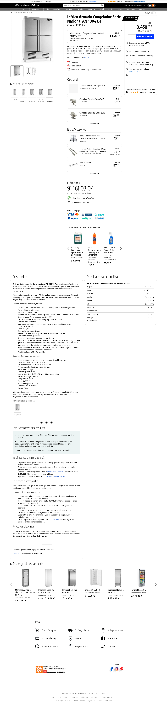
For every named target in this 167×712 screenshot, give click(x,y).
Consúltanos (55, 519)
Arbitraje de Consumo (56, 471)
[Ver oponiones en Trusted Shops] (139, 2)
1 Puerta (14, 99)
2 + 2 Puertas (50, 100)
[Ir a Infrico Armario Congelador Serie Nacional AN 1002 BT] (32, 97)
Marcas (142, 9)
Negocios (131, 9)
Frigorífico (18, 414)
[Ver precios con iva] (153, 13)
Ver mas (93, 123)
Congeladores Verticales (22, 12)
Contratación (107, 701)
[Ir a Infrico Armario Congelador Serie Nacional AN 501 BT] (14, 97)
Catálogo (74, 62)
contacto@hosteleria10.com (95, 694)
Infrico (86, 57)
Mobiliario (57, 9)
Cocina (24, 9)
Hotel (102, 9)
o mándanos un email (80, 202)
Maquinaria (36, 9)
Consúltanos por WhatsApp (83, 198)
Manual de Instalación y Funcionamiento (86, 69)
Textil (120, 9)
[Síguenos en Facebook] (111, 671)
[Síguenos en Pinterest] (121, 671)
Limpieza (91, 9)
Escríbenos (17, 554)
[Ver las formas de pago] (85, 219)
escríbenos (92, 2)
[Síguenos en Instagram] (116, 671)
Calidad (75, 701)
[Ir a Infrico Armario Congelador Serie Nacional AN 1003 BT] (41, 97)
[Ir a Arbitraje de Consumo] (51, 673)
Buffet (111, 9)
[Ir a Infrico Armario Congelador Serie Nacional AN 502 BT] (23, 97)
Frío (47, 9)
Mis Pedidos (140, 5)
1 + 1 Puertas (32, 100)
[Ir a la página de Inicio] (28, 6)
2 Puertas (23, 100)
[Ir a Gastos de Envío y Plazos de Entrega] (136, 19)
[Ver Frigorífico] (17, 412)
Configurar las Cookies (93, 701)
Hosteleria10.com (68, 694)
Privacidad (68, 701)
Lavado (80, 9)
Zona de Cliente (129, 5)
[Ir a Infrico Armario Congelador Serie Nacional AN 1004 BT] (49, 97)
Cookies (82, 701)
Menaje (69, 9)
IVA (147, 13)
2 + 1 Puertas (41, 100)
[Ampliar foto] (37, 63)
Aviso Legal (59, 701)
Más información (135, 71)
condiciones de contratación (54, 476)
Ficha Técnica (76, 66)
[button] (121, 249)
